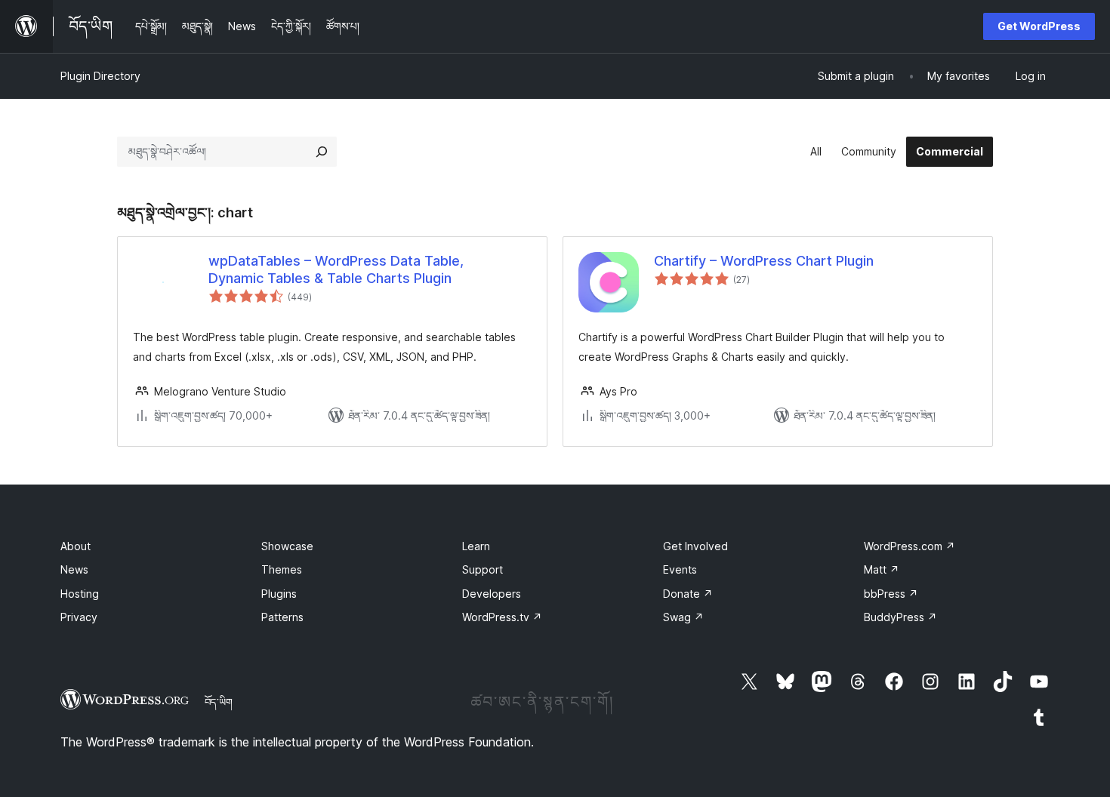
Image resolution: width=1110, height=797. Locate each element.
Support (482, 569)
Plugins (279, 593)
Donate (688, 593)
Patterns (282, 617)
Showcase (287, 546)
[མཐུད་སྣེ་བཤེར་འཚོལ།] (322, 152)
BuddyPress (900, 617)
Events (680, 569)
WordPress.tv (502, 617)
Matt (881, 569)
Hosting (79, 593)
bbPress (891, 593)
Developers (491, 593)
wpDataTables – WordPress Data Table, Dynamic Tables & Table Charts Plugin (336, 269)
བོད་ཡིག (219, 702)
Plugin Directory (100, 75)
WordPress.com (909, 546)
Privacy (78, 617)
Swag (683, 617)
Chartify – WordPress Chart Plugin (764, 261)
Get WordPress (1039, 26)
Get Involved (695, 546)
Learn (476, 546)
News (74, 569)
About (75, 546)
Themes (281, 569)
